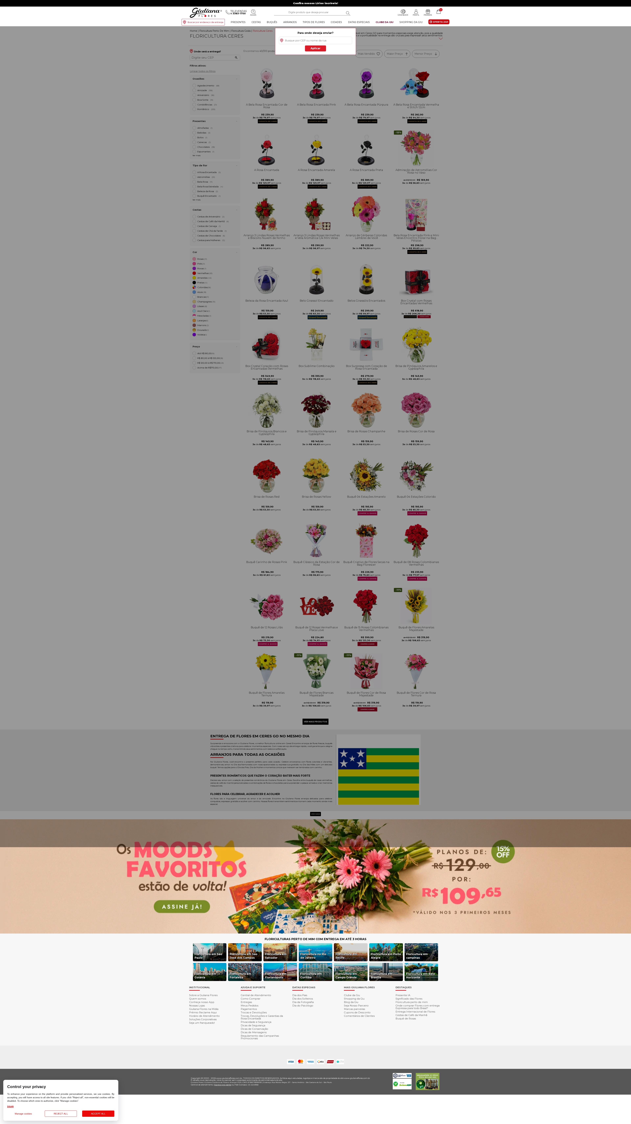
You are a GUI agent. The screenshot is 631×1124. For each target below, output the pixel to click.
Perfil (416, 15)
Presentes (238, 22)
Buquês (272, 22)
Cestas (256, 22)
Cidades (336, 22)
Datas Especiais (359, 22)
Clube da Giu (384, 22)
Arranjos (290, 22)
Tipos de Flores (314, 22)
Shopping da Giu (410, 22)
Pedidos (428, 15)
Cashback (403, 15)
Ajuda (253, 15)
